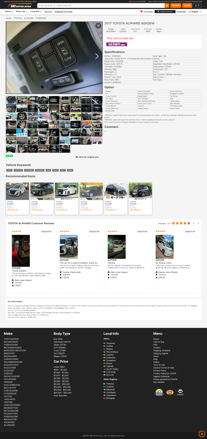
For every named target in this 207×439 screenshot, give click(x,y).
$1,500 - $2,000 (61, 375)
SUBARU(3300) (11, 359)
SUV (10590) (59, 347)
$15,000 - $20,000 (62, 390)
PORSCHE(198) (11, 416)
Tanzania (110, 343)
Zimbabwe (111, 360)
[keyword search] (167, 5)
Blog (155, 359)
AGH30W (39, 170)
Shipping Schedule (63, 12)
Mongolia (110, 398)
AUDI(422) (9, 370)
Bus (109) (58, 339)
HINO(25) (8, 382)
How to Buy (158, 342)
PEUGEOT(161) (11, 413)
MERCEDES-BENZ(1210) (15, 350)
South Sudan (112, 369)
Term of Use (159, 365)
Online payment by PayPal (165, 379)
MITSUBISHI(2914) (13, 347)
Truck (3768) (60, 350)
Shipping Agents (160, 353)
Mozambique (112, 352)
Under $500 (59, 367)
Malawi (109, 349)
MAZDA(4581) (10, 356)
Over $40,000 (60, 395)
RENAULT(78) (10, 419)
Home (8, 18)
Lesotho (110, 354)
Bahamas (110, 389)
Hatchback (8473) (62, 342)
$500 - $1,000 (60, 370)
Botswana (110, 357)
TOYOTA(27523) (11, 339)
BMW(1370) (9, 353)
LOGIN (187, 5)
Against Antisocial (161, 376)
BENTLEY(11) (10, 388)
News (155, 356)
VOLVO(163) (9, 422)
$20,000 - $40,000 (63, 393)
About (156, 339)
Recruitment (158, 382)
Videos (156, 362)
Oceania (110, 386)
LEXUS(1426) (10, 379)
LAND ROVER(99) (12, 405)
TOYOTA (18, 18)
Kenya (109, 363)
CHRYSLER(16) (11, 390)
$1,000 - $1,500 (61, 372)
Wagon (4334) (60, 356)
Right (70, 170)
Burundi (110, 375)
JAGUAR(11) (9, 399)
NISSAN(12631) (11, 342)
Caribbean (111, 392)
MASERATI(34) (11, 408)
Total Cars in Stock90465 (137, 1)
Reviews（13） (165, 223)
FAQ (155, 345)
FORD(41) (8, 373)
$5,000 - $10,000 (62, 384)
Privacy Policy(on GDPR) (164, 373)
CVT (62, 170)
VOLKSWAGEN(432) (13, 362)
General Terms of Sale (163, 368)
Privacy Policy (159, 370)
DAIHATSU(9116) (12, 376)
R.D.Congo (111, 372)
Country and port (166, 11)
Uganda (109, 366)
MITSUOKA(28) (11, 411)
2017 (9, 170)
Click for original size (89, 157)
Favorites (148, 12)
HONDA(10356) (11, 345)
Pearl (55, 170)
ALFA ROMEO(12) (12, 385)
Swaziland (111, 395)
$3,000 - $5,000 (61, 381)
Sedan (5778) (60, 345)
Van (48, 170)
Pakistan (110, 384)
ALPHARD (29, 18)
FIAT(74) (8, 396)
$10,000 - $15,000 (62, 387)
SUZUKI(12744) (11, 365)
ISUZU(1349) (10, 368)
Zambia (109, 346)
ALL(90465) (9, 425)
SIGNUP (175, 5)
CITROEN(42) (10, 393)
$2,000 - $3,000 (61, 378)
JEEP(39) (8, 402)
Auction (48, 12)
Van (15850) (59, 353)
